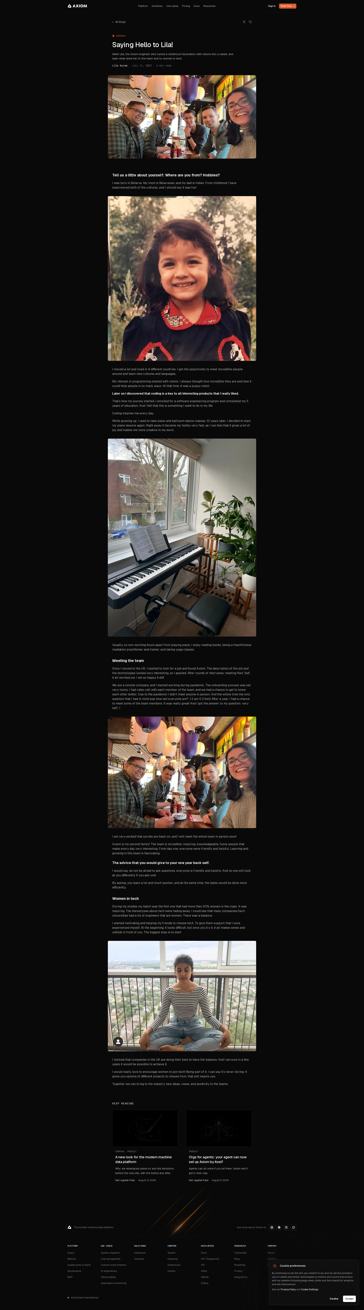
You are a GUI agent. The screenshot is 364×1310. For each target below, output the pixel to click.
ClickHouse (174, 1265)
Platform (143, 6)
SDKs (204, 1271)
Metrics (71, 1258)
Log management (110, 1258)
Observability (108, 1277)
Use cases (172, 6)
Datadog (173, 1258)
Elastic (171, 1271)
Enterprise (140, 1252)
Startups (139, 1258)
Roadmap (240, 1265)
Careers (272, 1258)
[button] (272, 1227)
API (203, 1265)
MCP (70, 1277)
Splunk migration (110, 1252)
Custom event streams (113, 1265)
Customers (240, 1252)
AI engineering (109, 1271)
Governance (74, 1271)
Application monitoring (113, 1283)
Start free (288, 6)
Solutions (157, 6)
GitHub (205, 1277)
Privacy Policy (288, 1289)
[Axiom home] (77, 6)
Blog (237, 1258)
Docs (197, 6)
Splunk (172, 1252)
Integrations (241, 1277)
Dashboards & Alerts (79, 1265)
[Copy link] (250, 21)
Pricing (186, 6)
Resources (209, 6)
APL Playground (210, 1258)
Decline (334, 1298)
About (271, 1252)
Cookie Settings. (309, 1289)
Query (70, 1252)
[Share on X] (244, 21)
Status (205, 1283)
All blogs (119, 22)
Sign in (272, 6)
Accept (349, 1298)
